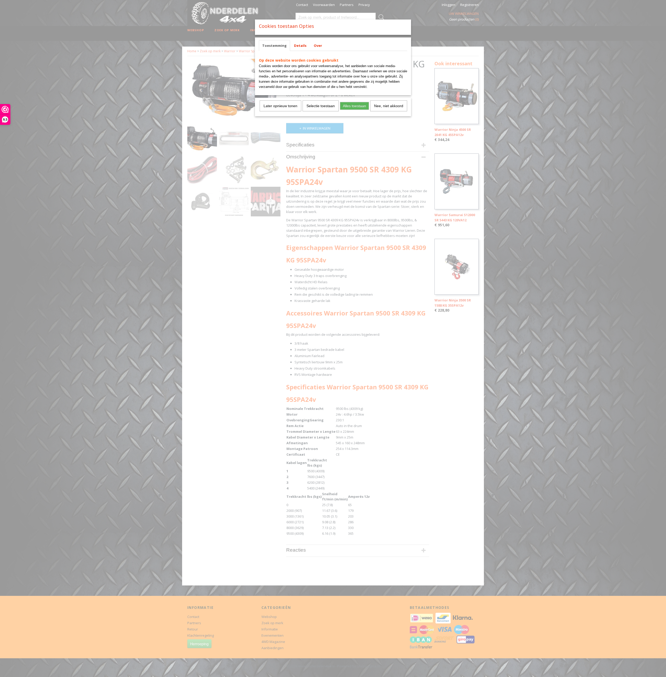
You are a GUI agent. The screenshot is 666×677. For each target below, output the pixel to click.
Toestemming (274, 45)
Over (318, 45)
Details (300, 45)
